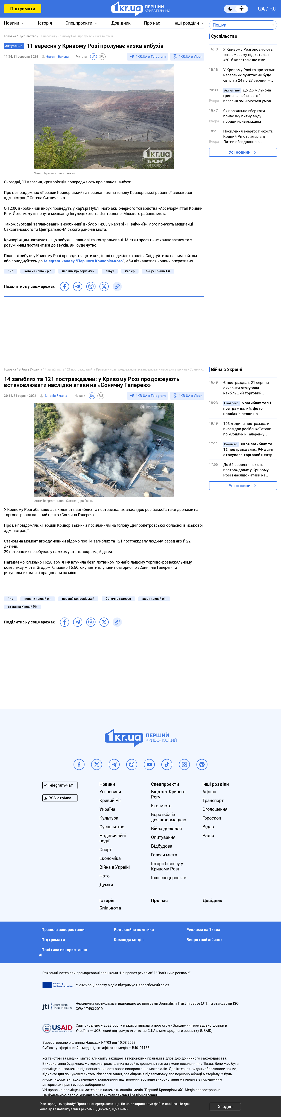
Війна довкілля (166, 828)
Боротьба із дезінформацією (168, 817)
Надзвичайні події (112, 838)
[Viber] (90, 286)
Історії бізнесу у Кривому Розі (167, 866)
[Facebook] (64, 286)
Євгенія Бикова (57, 56)
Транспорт (213, 800)
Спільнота (110, 908)
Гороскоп (211, 818)
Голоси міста (164, 854)
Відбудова (161, 846)
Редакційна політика (134, 929)
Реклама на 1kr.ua (203, 929)
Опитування (163, 837)
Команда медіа (129, 939)
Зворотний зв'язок (204, 939)
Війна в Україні (114, 867)
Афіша (209, 791)
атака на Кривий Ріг (22, 607)
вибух (110, 271)
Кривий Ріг (110, 800)
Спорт (105, 849)
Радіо (208, 835)
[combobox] (240, 25)
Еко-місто (161, 805)
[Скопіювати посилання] (117, 286)
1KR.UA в (151, 57)
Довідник (121, 23)
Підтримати (22, 8)
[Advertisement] (104, 331)
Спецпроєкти (78, 23)
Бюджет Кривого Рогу (168, 794)
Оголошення (214, 809)
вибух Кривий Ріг (158, 271)
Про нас (152, 23)
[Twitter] (104, 286)
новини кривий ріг (37, 271)
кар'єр (130, 271)
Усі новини (239, 152)
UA (261, 9)
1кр (10, 271)
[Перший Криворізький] (140, 8)
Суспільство (111, 826)
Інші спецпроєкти (169, 877)
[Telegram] (77, 286)
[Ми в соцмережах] (79, 764)
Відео (208, 826)
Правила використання (63, 929)
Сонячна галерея (118, 598)
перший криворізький (78, 271)
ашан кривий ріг (154, 598)
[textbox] (240, 25)
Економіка (110, 858)
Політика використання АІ (63, 952)
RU (272, 9)
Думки (106, 884)
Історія (45, 23)
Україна (107, 809)
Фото (104, 876)
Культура (108, 818)
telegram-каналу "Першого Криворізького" (83, 261)
